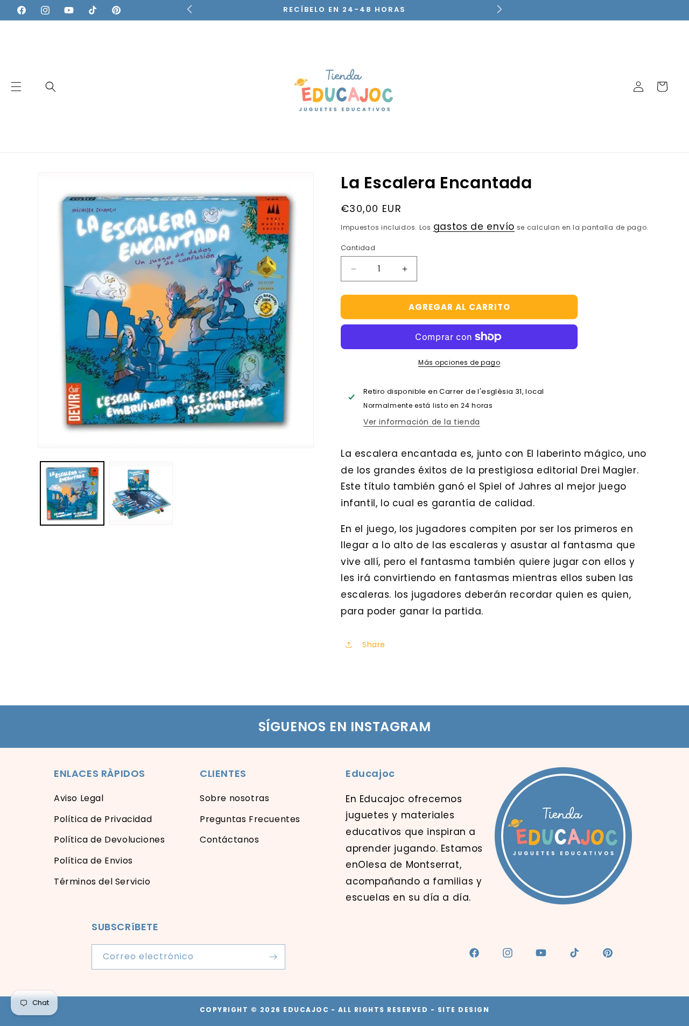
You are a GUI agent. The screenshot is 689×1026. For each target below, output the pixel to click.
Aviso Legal (79, 798)
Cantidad (358, 248)
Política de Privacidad (103, 819)
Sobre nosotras (234, 798)
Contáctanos (229, 839)
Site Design (464, 1009)
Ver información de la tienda (421, 421)
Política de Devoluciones (109, 839)
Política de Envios (93, 860)
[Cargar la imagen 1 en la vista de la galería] (72, 493)
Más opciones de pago (459, 362)
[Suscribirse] (273, 957)
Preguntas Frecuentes (250, 819)
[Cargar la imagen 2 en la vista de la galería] (141, 493)
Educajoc (306, 1009)
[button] (50, 86)
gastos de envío (474, 226)
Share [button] (373, 644)
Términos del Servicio (102, 881)
